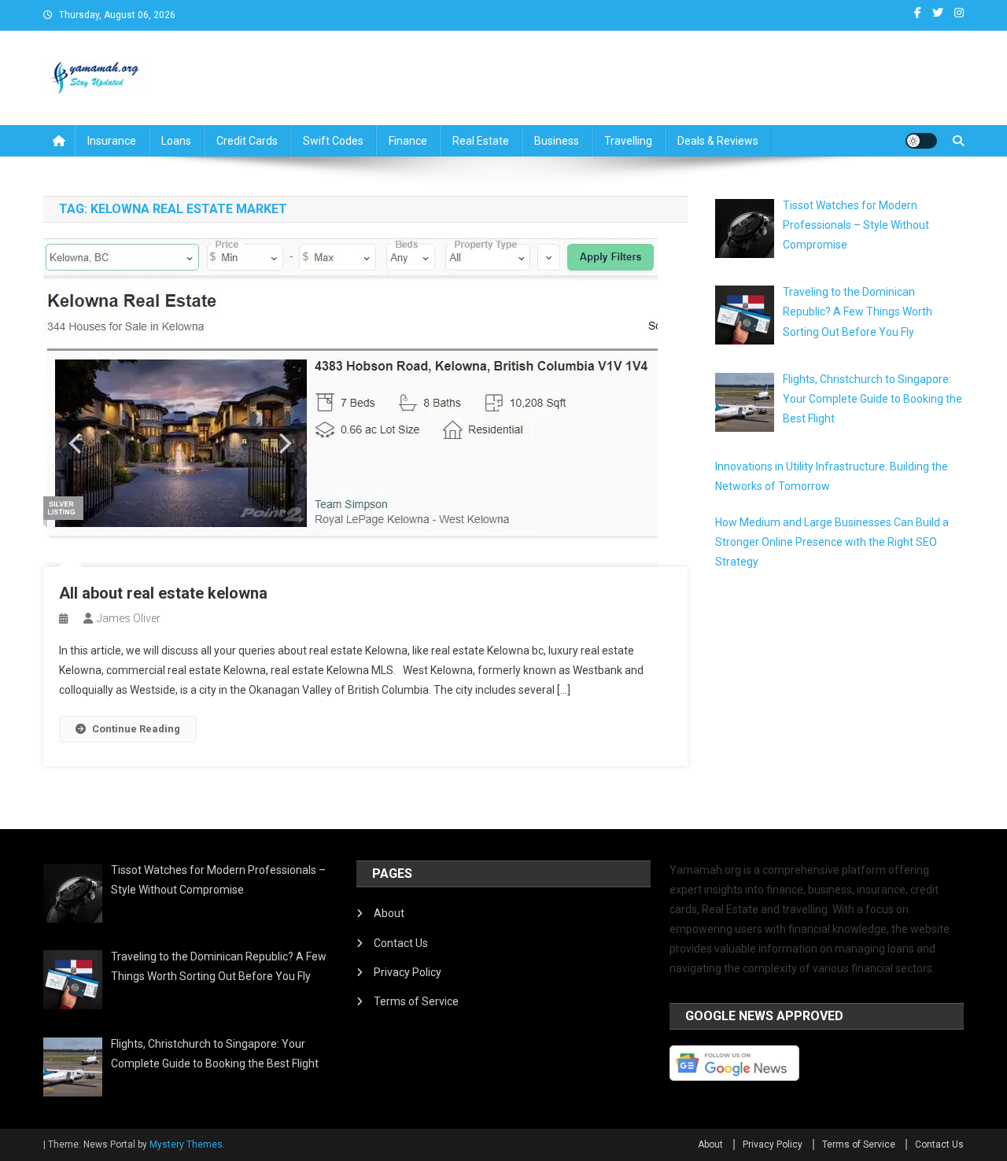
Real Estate (480, 141)
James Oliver (128, 618)
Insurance (111, 141)
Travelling (628, 141)
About (389, 913)
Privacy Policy (407, 972)
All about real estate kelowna (163, 593)
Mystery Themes (186, 1144)
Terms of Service (416, 1001)
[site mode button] (921, 141)
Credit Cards (247, 141)
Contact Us (401, 943)
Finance (408, 141)
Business (556, 141)
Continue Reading (136, 729)
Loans (176, 141)
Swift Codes (333, 141)
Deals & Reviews (717, 141)
